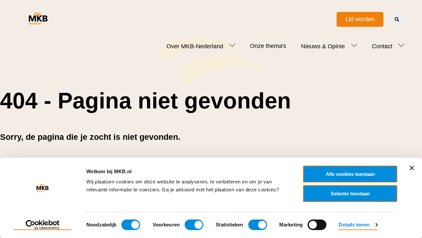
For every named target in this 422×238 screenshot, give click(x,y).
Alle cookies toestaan (350, 174)
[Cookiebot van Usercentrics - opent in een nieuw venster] (43, 225)
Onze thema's (268, 46)
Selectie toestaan (350, 193)
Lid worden (360, 19)
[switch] (194, 224)
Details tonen (354, 224)
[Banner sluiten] (411, 168)
